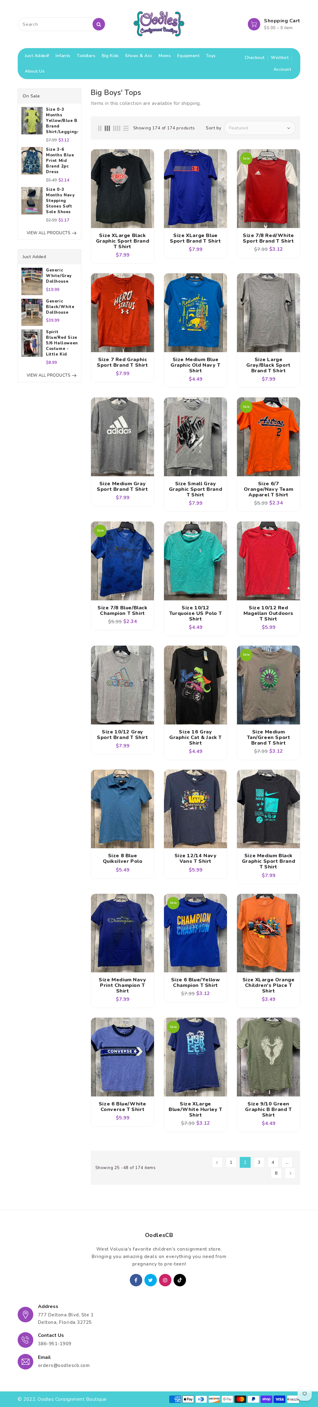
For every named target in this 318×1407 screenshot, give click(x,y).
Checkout (255, 57)
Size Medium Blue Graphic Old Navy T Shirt (195, 365)
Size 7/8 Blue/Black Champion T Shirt (122, 610)
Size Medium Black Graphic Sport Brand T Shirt (268, 861)
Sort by (213, 128)
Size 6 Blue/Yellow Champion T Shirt (195, 982)
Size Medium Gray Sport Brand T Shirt (122, 486)
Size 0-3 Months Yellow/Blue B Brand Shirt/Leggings (62, 121)
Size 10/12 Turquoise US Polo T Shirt (195, 613)
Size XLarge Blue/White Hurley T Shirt (195, 1109)
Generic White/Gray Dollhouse (59, 275)
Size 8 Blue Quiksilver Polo (123, 858)
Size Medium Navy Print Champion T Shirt (122, 985)
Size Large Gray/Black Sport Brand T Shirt (268, 365)
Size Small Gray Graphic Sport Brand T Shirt (195, 489)
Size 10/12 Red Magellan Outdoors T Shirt (268, 613)
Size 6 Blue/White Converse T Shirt (122, 1106)
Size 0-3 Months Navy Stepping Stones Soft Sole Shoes (60, 201)
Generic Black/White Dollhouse (60, 306)
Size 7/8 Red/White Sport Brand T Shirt (268, 238)
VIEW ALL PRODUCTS (48, 233)
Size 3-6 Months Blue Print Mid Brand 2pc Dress (60, 161)
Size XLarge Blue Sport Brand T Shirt (195, 238)
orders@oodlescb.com (64, 1365)
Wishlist (279, 57)
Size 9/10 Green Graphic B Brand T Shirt (268, 1109)
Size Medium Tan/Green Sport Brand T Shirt (268, 737)
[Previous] (217, 1162)
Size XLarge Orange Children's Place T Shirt (269, 985)
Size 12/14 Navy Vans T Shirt (196, 858)
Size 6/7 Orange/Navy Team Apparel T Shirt (268, 489)
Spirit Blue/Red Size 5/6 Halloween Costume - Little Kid (62, 343)
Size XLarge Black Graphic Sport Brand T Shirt (122, 241)
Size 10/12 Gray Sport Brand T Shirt (122, 734)
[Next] (290, 1173)
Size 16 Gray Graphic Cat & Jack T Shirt (195, 737)
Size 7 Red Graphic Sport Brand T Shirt (122, 362)
